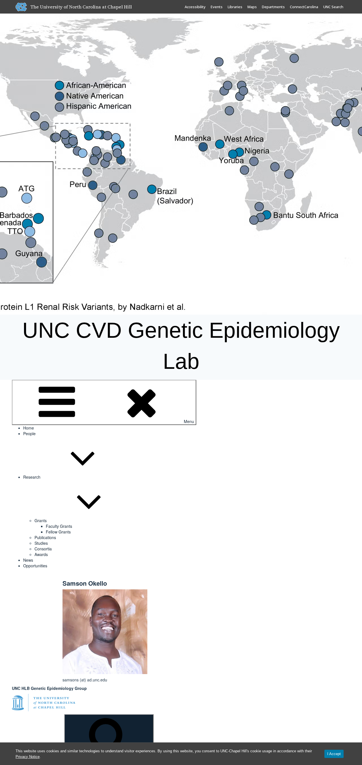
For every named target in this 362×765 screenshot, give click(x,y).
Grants (41, 520)
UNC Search (333, 6)
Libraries (235, 6)
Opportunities (35, 565)
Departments (273, 6)
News (28, 560)
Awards (41, 554)
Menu (189, 421)
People (29, 433)
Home (28, 428)
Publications (45, 537)
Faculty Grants (59, 526)
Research (31, 477)
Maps (252, 6)
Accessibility (195, 6)
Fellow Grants (58, 532)
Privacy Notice (28, 757)
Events (217, 6)
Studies (41, 543)
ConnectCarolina (304, 6)
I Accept (334, 754)
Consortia (43, 549)
